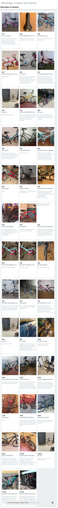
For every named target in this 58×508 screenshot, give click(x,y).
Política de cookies (35, 502)
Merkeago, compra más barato (19, 3)
